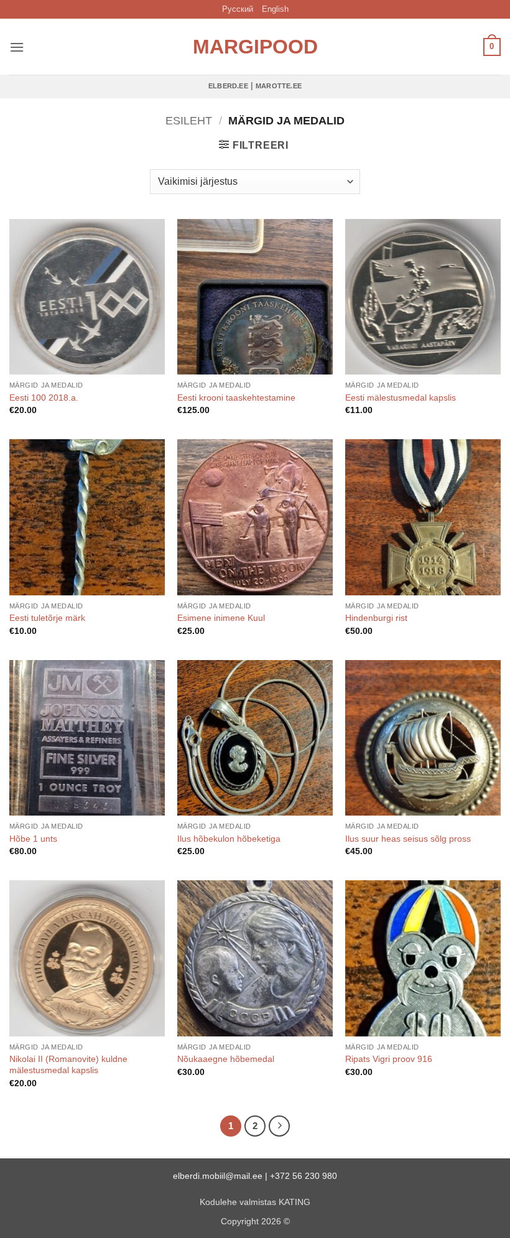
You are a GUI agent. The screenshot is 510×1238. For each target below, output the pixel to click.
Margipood (255, 47)
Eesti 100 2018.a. (43, 398)
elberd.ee (228, 86)
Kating (294, 1202)
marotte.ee (279, 86)
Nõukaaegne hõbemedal (225, 1059)
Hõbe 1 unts (33, 839)
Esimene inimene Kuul (221, 618)
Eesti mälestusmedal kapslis (400, 398)
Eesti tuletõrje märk (47, 618)
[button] (16, 47)
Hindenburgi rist (376, 618)
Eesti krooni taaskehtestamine (236, 398)
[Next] (279, 1126)
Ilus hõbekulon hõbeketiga (228, 839)
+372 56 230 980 (303, 1176)
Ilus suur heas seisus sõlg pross (408, 839)
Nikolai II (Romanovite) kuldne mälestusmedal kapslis (68, 1065)
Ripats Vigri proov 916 (388, 1059)
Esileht (188, 120)
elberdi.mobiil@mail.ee (217, 1176)
